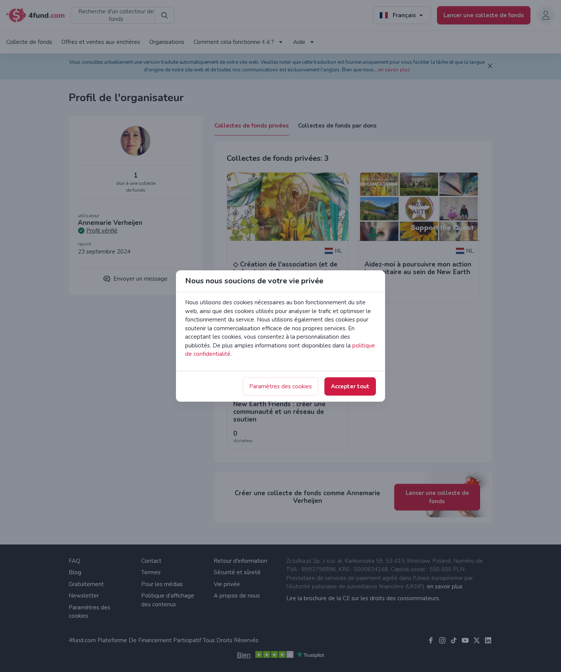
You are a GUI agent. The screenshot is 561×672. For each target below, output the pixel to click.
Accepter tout (350, 386)
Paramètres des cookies (280, 386)
